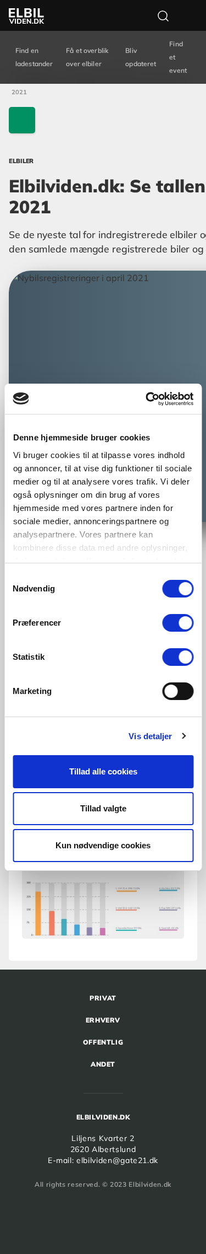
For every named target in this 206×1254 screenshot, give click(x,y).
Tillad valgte (103, 808)
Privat (103, 998)
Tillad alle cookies (103, 771)
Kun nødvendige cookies (103, 845)
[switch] (177, 623)
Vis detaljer (150, 736)
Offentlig (103, 1042)
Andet (103, 1064)
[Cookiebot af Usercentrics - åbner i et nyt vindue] (146, 399)
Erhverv (103, 1020)
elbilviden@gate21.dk (117, 1160)
